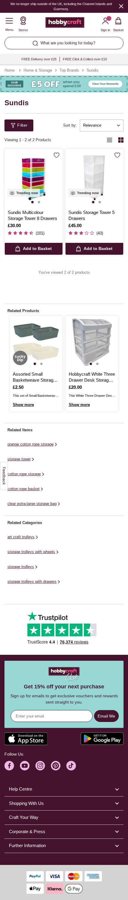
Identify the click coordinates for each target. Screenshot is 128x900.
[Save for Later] (57, 155)
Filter (22, 125)
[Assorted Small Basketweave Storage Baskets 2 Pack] (36, 342)
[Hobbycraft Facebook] (9, 765)
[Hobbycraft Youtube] (24, 765)
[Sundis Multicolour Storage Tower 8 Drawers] (34, 178)
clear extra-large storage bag (32, 503)
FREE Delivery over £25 (39, 59)
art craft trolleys (21, 537)
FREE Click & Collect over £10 (85, 59)
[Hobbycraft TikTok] (71, 765)
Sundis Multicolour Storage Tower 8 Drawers (32, 215)
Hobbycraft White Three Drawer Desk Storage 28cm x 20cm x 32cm (92, 377)
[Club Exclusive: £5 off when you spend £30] (64, 83)
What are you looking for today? (67, 43)
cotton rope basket (23, 489)
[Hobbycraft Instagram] (40, 765)
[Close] (121, 6)
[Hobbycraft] (65, 24)
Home (9, 70)
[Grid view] (121, 140)
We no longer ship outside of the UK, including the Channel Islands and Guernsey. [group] (61, 6)
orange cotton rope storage (30, 444)
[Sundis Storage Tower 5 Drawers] (94, 178)
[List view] (109, 140)
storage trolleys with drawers (32, 581)
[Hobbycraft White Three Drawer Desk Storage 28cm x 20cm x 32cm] (92, 342)
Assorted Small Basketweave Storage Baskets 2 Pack (34, 377)
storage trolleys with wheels (31, 552)
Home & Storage (38, 70)
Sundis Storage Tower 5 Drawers (91, 215)
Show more (23, 404)
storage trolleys (20, 566)
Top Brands (69, 70)
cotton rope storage (24, 474)
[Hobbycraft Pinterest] (55, 765)
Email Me (106, 716)
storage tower (19, 459)
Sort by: (70, 125)
